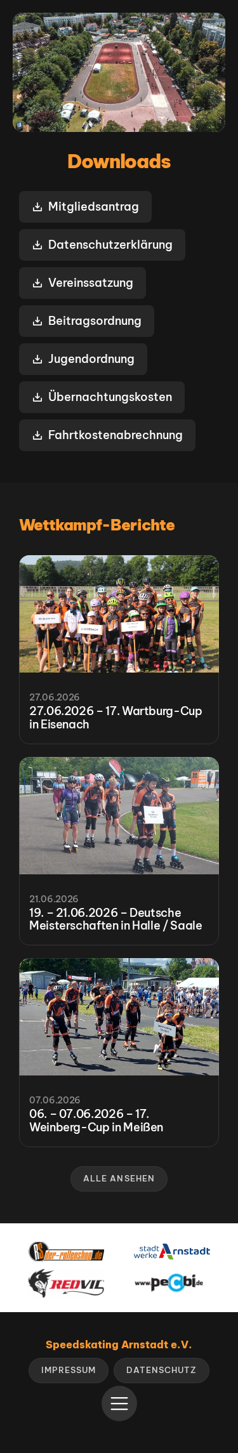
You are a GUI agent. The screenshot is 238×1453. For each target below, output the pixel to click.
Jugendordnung (91, 359)
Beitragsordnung (95, 320)
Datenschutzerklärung (110, 244)
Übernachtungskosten (110, 397)
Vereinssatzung (90, 282)
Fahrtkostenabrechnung (115, 435)
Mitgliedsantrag (93, 206)
